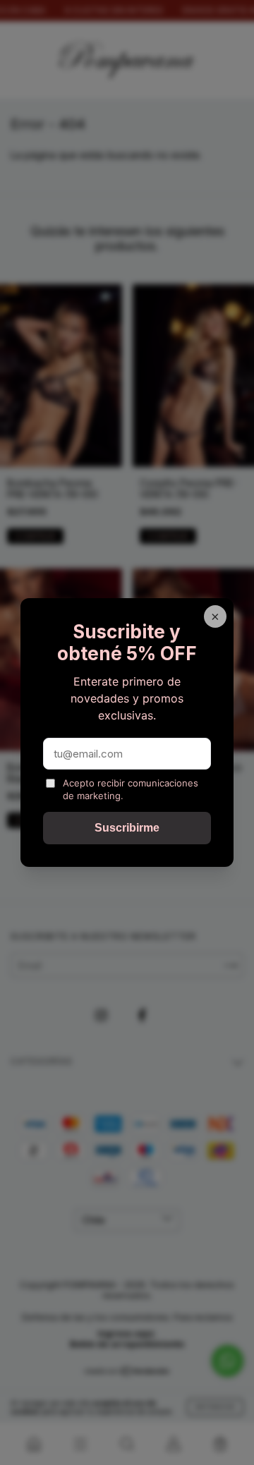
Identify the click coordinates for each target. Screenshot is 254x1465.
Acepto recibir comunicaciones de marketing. (130, 789)
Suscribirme (127, 828)
